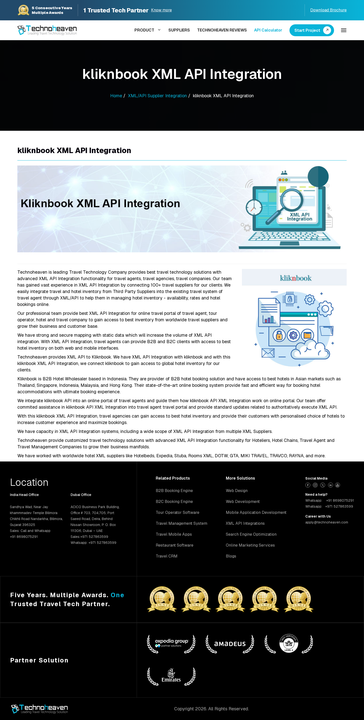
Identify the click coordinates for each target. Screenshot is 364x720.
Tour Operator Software (177, 512)
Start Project (307, 30)
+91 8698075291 (340, 500)
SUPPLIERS (179, 30)
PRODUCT (144, 30)
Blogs (231, 556)
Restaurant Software (174, 545)
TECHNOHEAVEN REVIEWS (222, 30)
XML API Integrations (245, 523)
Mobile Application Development (256, 512)
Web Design (237, 490)
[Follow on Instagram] (316, 484)
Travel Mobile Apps (174, 534)
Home (116, 95)
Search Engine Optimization (251, 534)
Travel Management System (181, 523)
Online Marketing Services (250, 545)
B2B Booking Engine (174, 490)
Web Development (243, 501)
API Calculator (268, 30)
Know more (161, 10)
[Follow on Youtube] (338, 484)
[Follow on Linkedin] (331, 484)
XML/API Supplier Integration (157, 95)
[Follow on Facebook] (308, 484)
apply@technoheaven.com (326, 522)
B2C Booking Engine (174, 501)
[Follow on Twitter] (323, 484)
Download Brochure (328, 10)
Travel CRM (167, 556)
